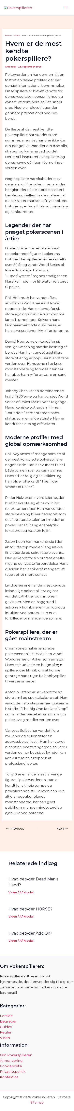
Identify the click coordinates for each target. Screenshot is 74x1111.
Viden (12, 892)
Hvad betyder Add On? (30, 933)
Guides (6, 1027)
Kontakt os (9, 1077)
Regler (5, 1032)
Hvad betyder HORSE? (30, 909)
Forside (6, 1016)
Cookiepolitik (11, 1066)
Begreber (8, 1021)
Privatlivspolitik (12, 1072)
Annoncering (11, 1061)
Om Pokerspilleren (16, 1055)
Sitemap (37, 1102)
